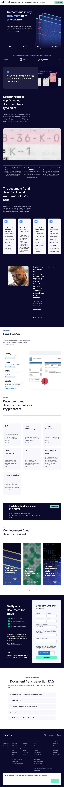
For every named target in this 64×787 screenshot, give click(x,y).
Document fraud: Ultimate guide (42, 766)
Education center (38, 763)
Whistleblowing (57, 757)
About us (55, 743)
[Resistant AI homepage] (7, 735)
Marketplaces (15, 757)
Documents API (37, 754)
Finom (24, 748)
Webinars (36, 750)
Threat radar (37, 770)
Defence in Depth (7, 748)
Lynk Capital (26, 752)
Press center (56, 754)
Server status (37, 759)
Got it (55, 781)
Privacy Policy (44, 775)
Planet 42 (25, 754)
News (54, 745)
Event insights (37, 752)
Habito (24, 745)
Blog (35, 743)
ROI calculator (37, 745)
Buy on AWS (56, 748)
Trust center (37, 757)
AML (13, 750)
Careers (55, 752)
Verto (24, 750)
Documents (6, 743)
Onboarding (15, 745)
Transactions (6, 745)
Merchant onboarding (17, 763)
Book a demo (59, 2)
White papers (37, 748)
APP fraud (14, 752)
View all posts (32, 590)
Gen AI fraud (15, 761)
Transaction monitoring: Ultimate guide (43, 768)
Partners (55, 750)
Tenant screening (16, 748)
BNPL (13, 754)
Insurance (14, 743)
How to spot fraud (38, 761)
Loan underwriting (16, 766)
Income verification (17, 759)
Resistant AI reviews (28, 757)
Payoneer (25, 743)
